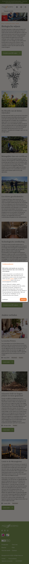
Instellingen (5, 299)
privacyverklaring (6, 280)
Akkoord (23, 299)
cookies (12, 278)
